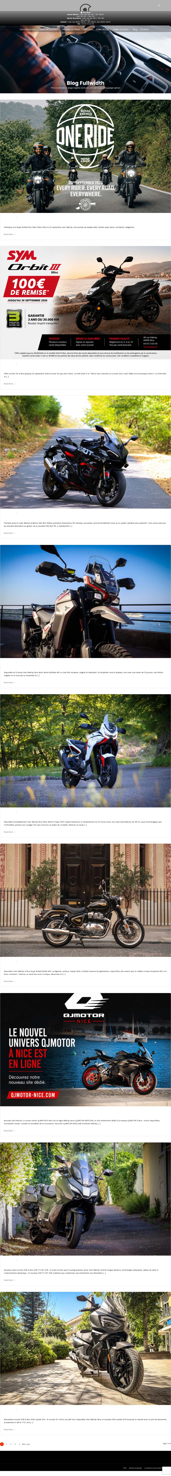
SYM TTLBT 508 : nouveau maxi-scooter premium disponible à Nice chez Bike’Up (65, 1264)
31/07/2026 (9, 364)
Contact (144, 29)
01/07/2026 (9, 662)
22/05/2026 (9, 1409)
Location (88, 29)
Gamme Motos (27, 29)
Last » (28, 1444)
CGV (125, 1468)
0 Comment (23, 217)
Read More (8, 234)
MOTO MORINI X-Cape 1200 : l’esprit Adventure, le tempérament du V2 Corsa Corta (67, 816)
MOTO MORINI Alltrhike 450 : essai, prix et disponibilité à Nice (50, 666)
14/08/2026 (9, 217)
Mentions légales (135, 1468)
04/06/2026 (10, 1111)
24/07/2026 (10, 513)
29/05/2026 (10, 1260)
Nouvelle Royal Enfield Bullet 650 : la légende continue (45, 965)
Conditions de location (153, 1468)
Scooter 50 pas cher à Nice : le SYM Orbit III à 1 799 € (43, 368)
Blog (135, 29)
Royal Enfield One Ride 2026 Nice (28, 221)
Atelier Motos (102, 29)
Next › (24, 1444)
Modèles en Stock (71, 29)
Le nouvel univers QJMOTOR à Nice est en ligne (39, 1115)
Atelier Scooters (120, 29)
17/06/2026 (9, 812)
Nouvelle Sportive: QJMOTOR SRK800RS (33, 517)
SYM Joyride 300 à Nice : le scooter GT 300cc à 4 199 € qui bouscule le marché (63, 1413)
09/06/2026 (10, 961)
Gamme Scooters (49, 29)
